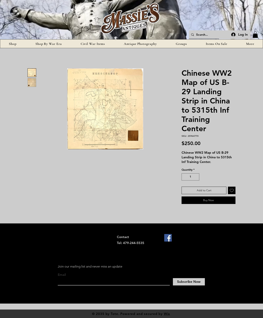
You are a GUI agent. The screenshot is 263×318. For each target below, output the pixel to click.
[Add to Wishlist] (231, 190)
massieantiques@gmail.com (138, 249)
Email (62, 274)
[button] (255, 34)
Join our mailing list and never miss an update (90, 266)
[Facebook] (168, 238)
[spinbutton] (190, 177)
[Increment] (196, 177)
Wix (167, 314)
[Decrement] (184, 177)
